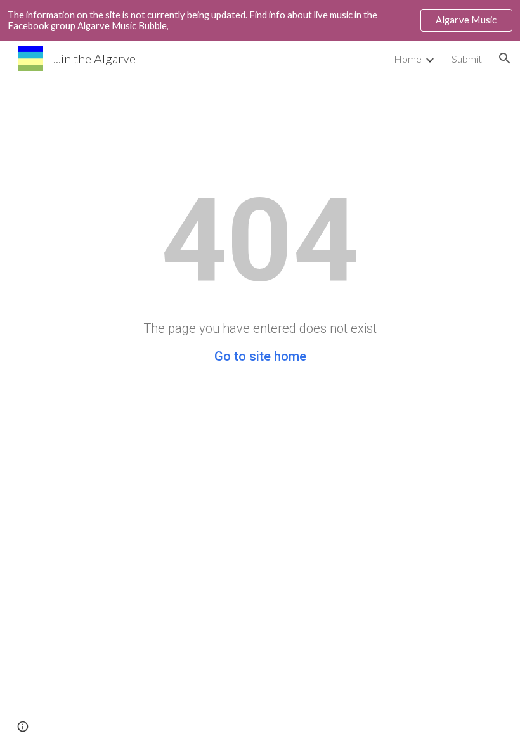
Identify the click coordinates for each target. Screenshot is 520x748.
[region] (260, 20)
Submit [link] (467, 59)
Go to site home (260, 356)
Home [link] (408, 59)
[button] (505, 58)
